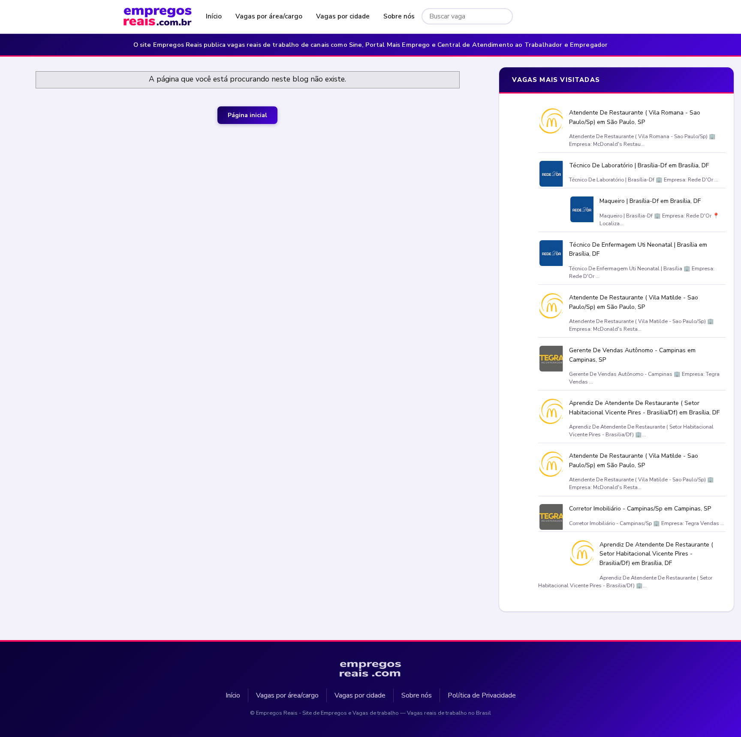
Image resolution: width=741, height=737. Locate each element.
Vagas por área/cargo (268, 16)
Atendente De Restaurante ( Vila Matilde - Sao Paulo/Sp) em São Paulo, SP (633, 302)
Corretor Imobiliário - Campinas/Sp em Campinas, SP (640, 508)
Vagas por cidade (343, 16)
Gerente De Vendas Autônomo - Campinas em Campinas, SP (632, 355)
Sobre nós (399, 16)
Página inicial (247, 115)
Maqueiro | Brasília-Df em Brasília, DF (650, 201)
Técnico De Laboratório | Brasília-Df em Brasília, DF (638, 165)
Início (214, 16)
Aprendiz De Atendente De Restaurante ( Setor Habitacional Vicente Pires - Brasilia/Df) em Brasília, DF (644, 408)
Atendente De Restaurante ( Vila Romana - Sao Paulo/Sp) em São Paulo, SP (634, 117)
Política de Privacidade (482, 695)
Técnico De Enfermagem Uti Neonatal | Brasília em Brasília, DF (638, 249)
